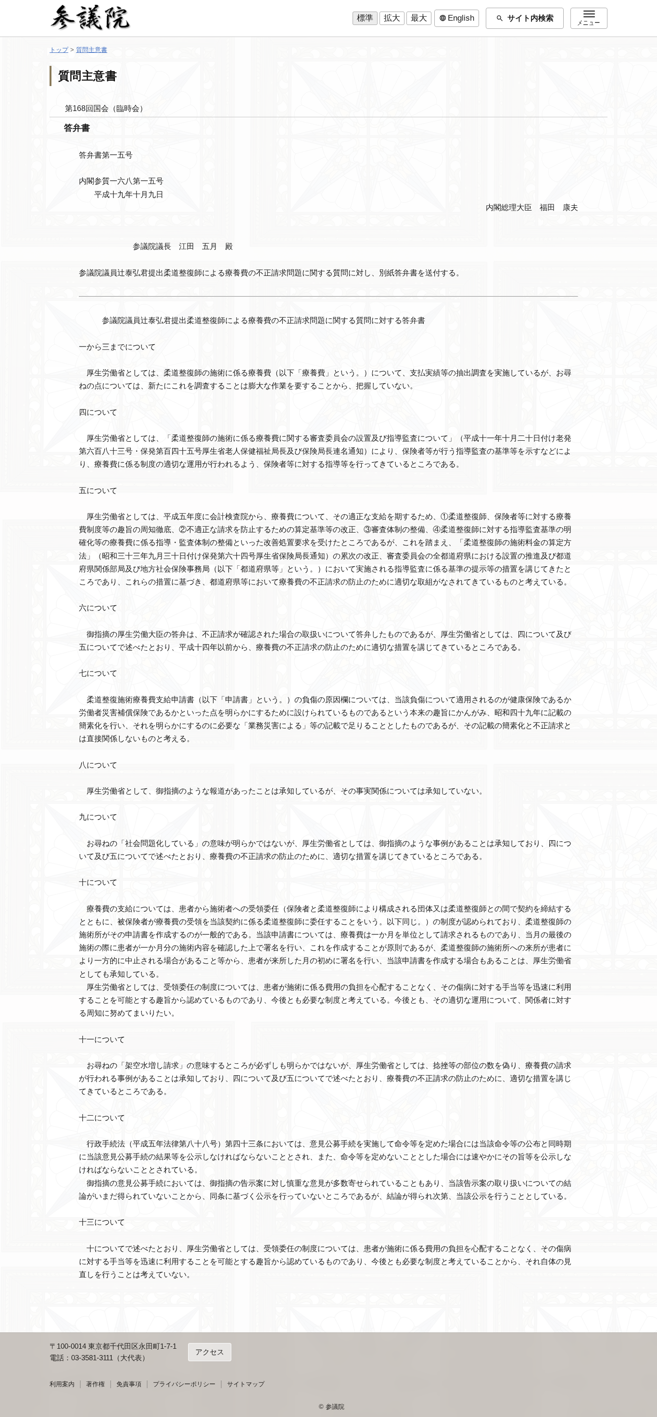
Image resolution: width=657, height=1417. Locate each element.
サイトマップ (246, 1384)
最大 (419, 18)
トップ (59, 49)
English (456, 18)
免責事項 (128, 1384)
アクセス (209, 1352)
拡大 (392, 18)
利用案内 (62, 1384)
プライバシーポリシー (184, 1384)
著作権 (95, 1384)
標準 (365, 18)
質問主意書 (91, 49)
